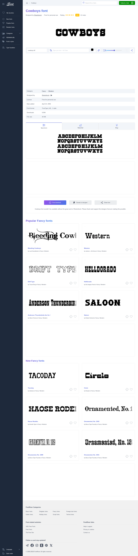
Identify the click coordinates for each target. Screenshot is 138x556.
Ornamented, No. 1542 (91, 421)
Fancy (44, 91)
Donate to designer (81, 202)
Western (51, 91)
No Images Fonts (90, 284)
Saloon (86, 315)
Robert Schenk (90, 318)
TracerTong (32, 284)
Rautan (88, 391)
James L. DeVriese (91, 251)
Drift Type (31, 281)
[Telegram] (27, 546)
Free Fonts (29, 529)
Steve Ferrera (33, 318)
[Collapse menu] (3, 4)
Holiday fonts (43, 514)
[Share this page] (132, 50)
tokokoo (31, 391)
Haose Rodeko (33, 421)
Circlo (86, 388)
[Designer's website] (50, 95)
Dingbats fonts (43, 511)
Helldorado (88, 281)
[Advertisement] (80, 72)
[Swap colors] (99, 50)
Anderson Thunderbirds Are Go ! (39, 315)
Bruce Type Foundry (91, 424)
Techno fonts (70, 514)
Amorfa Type (32, 424)
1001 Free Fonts (30, 526)
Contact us (86, 532)
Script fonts (56, 514)
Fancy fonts (56, 511)
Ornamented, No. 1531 (91, 455)
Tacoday (31, 388)
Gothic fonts (29, 514)
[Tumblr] (41, 546)
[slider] (114, 50)
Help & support (87, 526)
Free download (56, 202)
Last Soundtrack (33, 251)
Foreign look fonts (71, 511)
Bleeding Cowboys (34, 248)
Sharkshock (38, 15)
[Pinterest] (46, 546)
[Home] (27, 3)
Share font (107, 202)
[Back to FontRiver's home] (9, 4)
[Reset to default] (127, 50)
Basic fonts (29, 511)
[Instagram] (36, 546)
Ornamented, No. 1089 (35, 455)
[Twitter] (51, 546)
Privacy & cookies (88, 529)
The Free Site (30, 532)
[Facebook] (32, 546)
